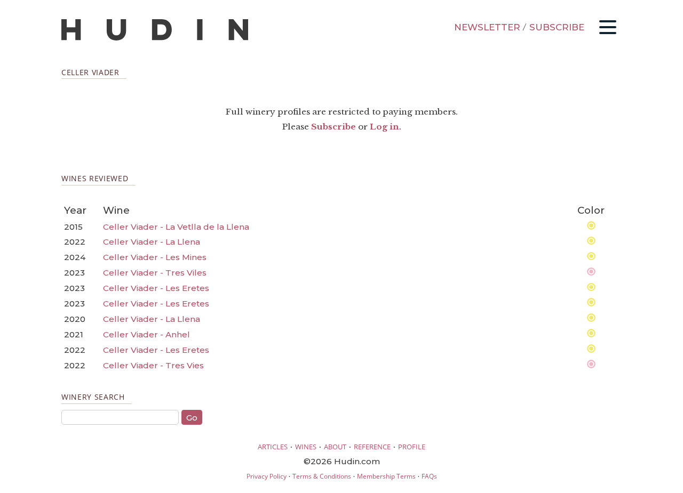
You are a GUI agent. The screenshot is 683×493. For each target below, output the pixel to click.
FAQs (429, 476)
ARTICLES (273, 446)
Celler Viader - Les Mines (155, 257)
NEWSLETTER (487, 27)
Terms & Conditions (321, 476)
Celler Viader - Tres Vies (153, 365)
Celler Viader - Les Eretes (156, 288)
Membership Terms (386, 476)
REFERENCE (372, 446)
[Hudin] (154, 38)
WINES (305, 446)
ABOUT (335, 446)
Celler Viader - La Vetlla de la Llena (176, 227)
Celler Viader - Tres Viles (155, 273)
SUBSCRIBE (556, 27)
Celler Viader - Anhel (146, 334)
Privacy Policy (267, 476)
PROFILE (411, 446)
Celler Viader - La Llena (151, 242)
